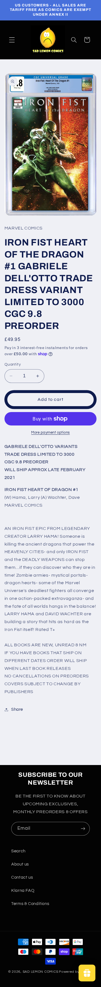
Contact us (22, 877)
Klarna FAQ (22, 890)
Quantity (12, 364)
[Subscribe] (83, 829)
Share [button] (17, 709)
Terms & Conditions (30, 904)
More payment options (50, 432)
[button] (11, 39)
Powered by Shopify (76, 971)
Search (18, 851)
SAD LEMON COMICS (40, 971)
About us (20, 864)
